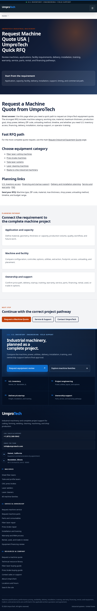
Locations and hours (10, 583)
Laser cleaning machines (18, 166)
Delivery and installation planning (66, 184)
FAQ (13, 187)
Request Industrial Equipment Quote (64, 139)
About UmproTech (9, 579)
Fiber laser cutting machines (19, 154)
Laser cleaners (7, 492)
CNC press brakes (9, 483)
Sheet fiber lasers (9, 475)
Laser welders (7, 488)
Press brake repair (9, 527)
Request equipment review (27, 368)
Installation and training (11, 531)
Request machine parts (11, 514)
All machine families (10, 496)
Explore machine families (69, 368)
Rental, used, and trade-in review (15, 540)
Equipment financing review (13, 544)
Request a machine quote (12, 557)
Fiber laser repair (9, 522)
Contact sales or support (12, 574)
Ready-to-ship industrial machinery (22, 170)
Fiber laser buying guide (11, 566)
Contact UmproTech (66, 319)
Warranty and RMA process (13, 535)
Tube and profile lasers (11, 479)
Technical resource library (12, 561)
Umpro (8, 7)
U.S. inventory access (11, 184)
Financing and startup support (35, 184)
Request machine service (12, 509)
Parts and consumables (11, 518)
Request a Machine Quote (16, 319)
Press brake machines (16, 158)
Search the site (8, 587)
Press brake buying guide (12, 570)
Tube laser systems (15, 162)
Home (4, 16)
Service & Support (43, 319)
